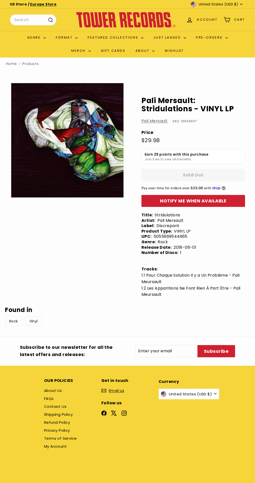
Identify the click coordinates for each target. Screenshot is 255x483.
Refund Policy (57, 422)
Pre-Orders (210, 37)
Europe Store (43, 4)
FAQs (49, 398)
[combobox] (33, 19)
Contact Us (55, 406)
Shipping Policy (58, 414)
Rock (13, 321)
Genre (34, 37)
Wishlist (174, 50)
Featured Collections (114, 37)
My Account (55, 446)
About (143, 50)
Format (65, 37)
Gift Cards (113, 50)
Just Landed (167, 37)
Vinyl (33, 321)
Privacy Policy (57, 430)
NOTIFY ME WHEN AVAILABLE (193, 201)
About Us (53, 390)
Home (11, 63)
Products (30, 63)
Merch (79, 50)
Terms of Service (60, 438)
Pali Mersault (154, 121)
